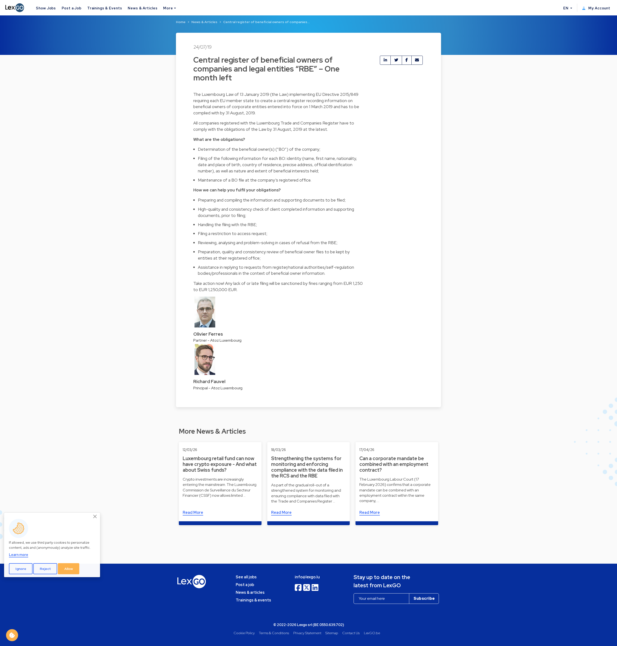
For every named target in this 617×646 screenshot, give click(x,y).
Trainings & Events (104, 8)
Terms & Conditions (274, 633)
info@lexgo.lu (307, 577)
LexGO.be (372, 633)
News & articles (250, 592)
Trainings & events (253, 600)
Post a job (245, 584)
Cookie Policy (244, 633)
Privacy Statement (307, 633)
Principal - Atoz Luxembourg (217, 388)
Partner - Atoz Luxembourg (217, 340)
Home (181, 22)
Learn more (18, 555)
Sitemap (331, 633)
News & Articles (142, 8)
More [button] (168, 8)
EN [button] (566, 8)
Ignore (20, 569)
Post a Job (71, 8)
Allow (68, 569)
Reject (45, 569)
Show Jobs (46, 8)
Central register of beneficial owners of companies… (266, 22)
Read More (193, 512)
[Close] (95, 517)
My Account (598, 8)
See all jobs (246, 577)
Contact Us (351, 633)
